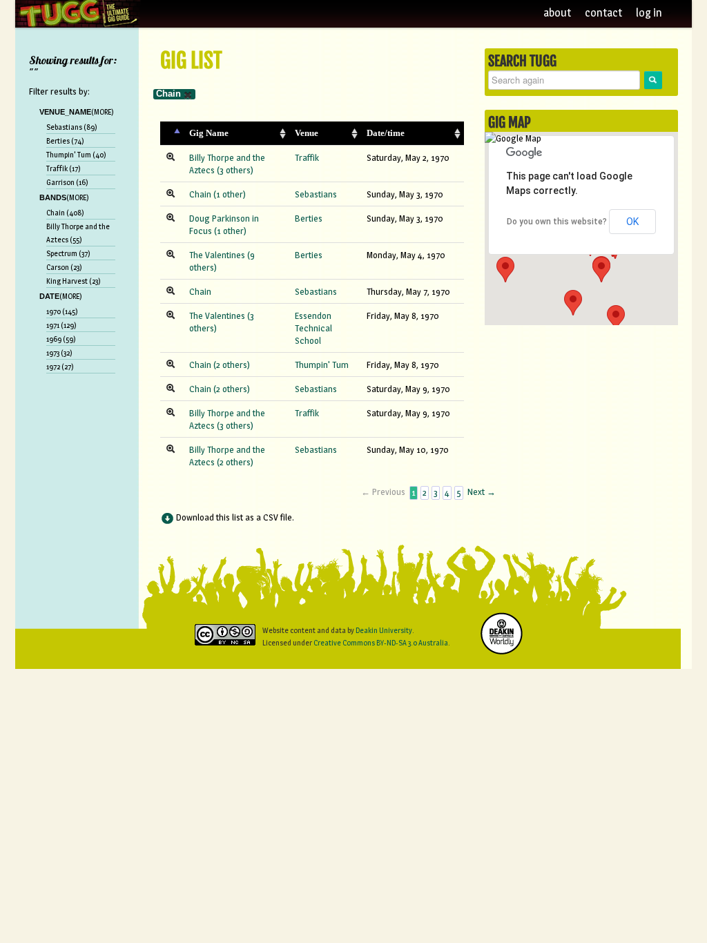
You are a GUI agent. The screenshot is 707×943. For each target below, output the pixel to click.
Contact (603, 12)
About (557, 12)
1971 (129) (61, 325)
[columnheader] (172, 133)
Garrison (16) (67, 182)
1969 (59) (61, 339)
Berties (308, 218)
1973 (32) (59, 353)
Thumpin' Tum (322, 364)
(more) (102, 112)
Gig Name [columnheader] (209, 133)
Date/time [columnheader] (386, 133)
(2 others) (231, 364)
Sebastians (316, 194)
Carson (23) (64, 267)
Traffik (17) (63, 168)
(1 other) (229, 194)
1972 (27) (60, 366)
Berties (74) (65, 141)
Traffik (307, 157)
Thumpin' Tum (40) (76, 154)
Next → (481, 491)
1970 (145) (62, 311)
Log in (650, 12)
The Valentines (217, 254)
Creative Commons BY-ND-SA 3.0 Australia (380, 643)
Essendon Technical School (313, 328)
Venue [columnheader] (306, 133)
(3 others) (235, 169)
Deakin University (384, 630)
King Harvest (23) (73, 281)
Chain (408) (65, 212)
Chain (168, 93)
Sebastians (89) (71, 127)
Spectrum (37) (68, 253)
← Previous (383, 491)
